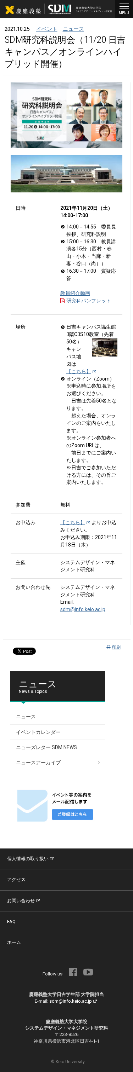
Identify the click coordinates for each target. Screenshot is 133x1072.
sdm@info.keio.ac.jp (82, 609)
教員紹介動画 (75, 293)
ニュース (73, 29)
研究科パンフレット (88, 300)
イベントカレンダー (38, 732)
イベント (46, 29)
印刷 (116, 647)
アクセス (16, 879)
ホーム (14, 942)
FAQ (11, 921)
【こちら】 (78, 371)
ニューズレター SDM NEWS (46, 747)
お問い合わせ (21, 900)
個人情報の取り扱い (28, 858)
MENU (124, 13)
